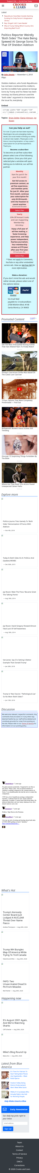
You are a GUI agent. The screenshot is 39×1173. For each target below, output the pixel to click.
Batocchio (6, 1056)
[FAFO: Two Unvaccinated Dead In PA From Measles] (15, 971)
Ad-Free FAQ (27, 265)
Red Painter (6, 991)
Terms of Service (28, 723)
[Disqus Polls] (19, 753)
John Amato (9, 74)
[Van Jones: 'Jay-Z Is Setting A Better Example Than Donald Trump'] (19, 647)
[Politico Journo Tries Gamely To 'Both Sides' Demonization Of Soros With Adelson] (19, 508)
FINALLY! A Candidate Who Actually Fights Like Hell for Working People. (19, 1094)
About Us (19, 1146)
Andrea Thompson (9, 927)
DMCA (19, 1161)
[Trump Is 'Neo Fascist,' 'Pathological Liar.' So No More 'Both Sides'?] (19, 681)
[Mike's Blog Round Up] (15, 1041)
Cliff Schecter (7, 1029)
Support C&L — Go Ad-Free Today (19, 1)
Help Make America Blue (15, 1101)
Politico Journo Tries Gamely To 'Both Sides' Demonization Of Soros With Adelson (18, 524)
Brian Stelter (14, 118)
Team (19, 1142)
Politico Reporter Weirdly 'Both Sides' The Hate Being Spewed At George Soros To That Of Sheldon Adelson (19, 40)
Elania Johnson (26, 118)
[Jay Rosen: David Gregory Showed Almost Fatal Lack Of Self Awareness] (19, 613)
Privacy (19, 1157)
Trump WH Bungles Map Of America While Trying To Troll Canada (15, 952)
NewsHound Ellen (8, 959)
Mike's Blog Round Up (15, 1052)
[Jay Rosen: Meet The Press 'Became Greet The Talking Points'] (19, 579)
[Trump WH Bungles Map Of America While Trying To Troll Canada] (15, 939)
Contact (19, 1150)
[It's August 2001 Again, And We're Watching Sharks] (15, 1009)
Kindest (13, 295)
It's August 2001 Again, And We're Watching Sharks (15, 1023)
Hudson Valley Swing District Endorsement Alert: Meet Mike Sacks (18, 1085)
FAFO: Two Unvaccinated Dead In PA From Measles (15, 984)
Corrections (19, 1165)
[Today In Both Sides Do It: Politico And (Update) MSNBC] (19, 545)
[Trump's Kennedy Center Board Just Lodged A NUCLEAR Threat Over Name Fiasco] (15, 901)
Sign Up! (8, 1129)
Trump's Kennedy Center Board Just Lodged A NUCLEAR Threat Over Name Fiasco (13, 918)
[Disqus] (19, 804)
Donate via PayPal (25, 290)
